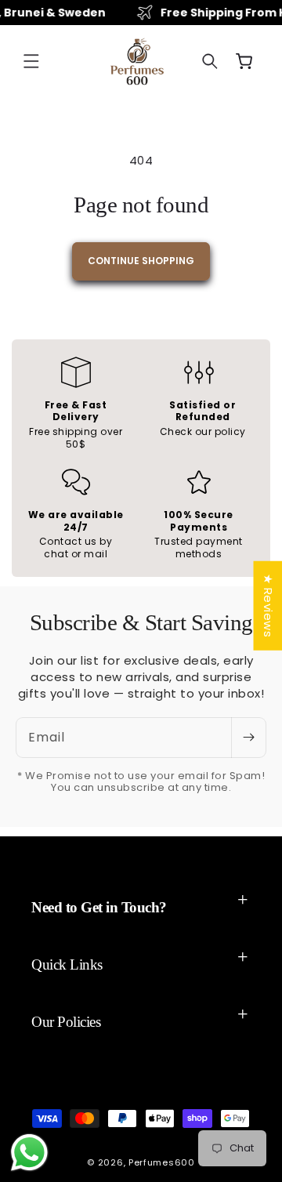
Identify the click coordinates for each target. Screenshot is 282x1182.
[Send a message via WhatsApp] (29, 1152)
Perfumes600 (161, 1162)
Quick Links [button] (67, 964)
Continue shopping (141, 260)
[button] (31, 61)
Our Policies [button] (65, 1021)
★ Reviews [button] (267, 606)
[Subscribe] (248, 737)
